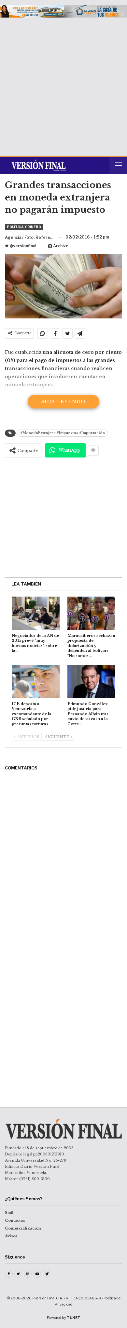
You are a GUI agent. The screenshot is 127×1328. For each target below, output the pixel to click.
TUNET (73, 1317)
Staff (9, 1212)
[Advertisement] (63, 84)
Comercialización (23, 1228)
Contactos (15, 1220)
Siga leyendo (63, 402)
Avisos (11, 1236)
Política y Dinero (24, 227)
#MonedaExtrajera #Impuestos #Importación (62, 433)
